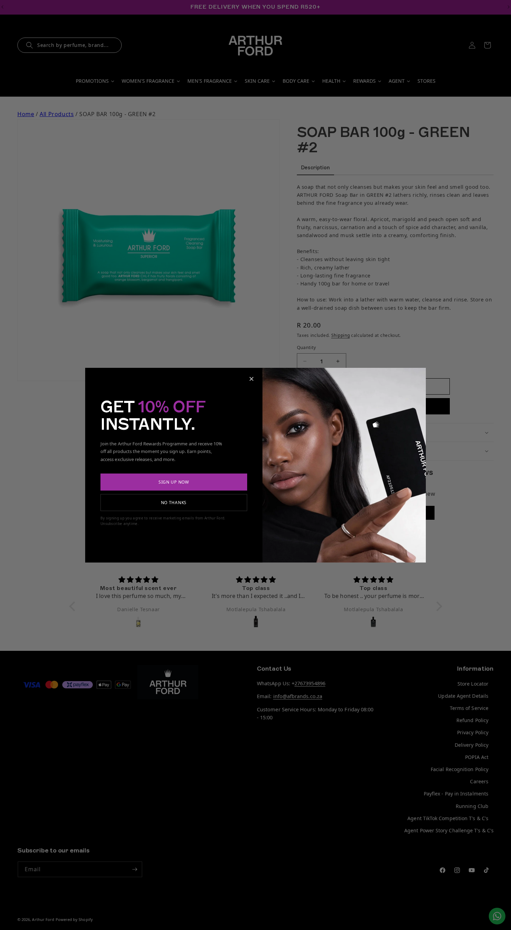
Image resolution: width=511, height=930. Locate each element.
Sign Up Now (174, 482)
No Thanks (174, 503)
